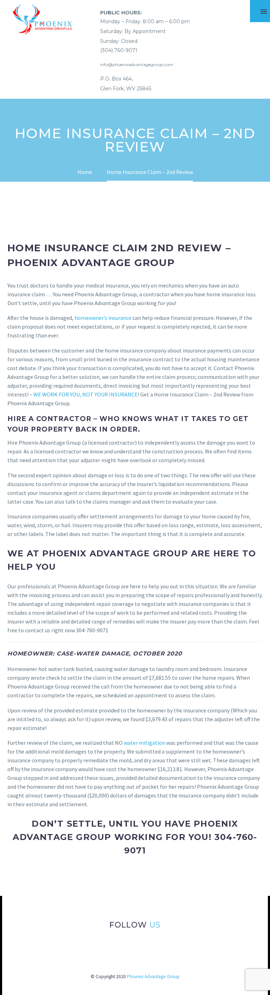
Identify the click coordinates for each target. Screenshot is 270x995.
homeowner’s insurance (103, 317)
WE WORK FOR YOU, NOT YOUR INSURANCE (85, 394)
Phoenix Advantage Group (153, 977)
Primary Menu (263, 11)
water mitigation (144, 742)
